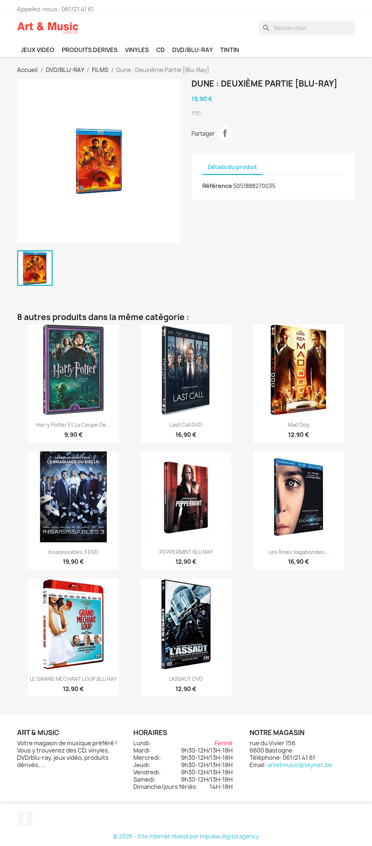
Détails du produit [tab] (232, 167)
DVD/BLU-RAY (192, 50)
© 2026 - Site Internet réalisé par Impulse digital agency (186, 836)
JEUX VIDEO (37, 50)
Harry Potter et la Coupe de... (73, 424)
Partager (225, 133)
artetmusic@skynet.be (299, 765)
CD (160, 50)
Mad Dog (299, 424)
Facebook (25, 818)
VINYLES (137, 50)
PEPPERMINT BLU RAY (186, 551)
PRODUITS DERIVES (90, 50)
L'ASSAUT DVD (186, 678)
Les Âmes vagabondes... (298, 551)
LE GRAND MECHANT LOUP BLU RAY (73, 678)
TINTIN (229, 50)
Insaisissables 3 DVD (73, 551)
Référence (217, 185)
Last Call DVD (186, 424)
